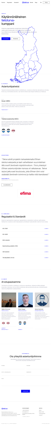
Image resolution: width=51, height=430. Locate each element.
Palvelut (3, 2)
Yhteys (46, 2)
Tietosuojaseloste (42, 413)
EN (40, 2)
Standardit (16, 2)
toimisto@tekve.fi (25, 411)
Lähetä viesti (25, 391)
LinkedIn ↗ (20, 329)
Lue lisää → (47, 228)
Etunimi (3, 365)
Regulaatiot (9, 2)
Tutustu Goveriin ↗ (4, 109)
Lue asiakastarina (6, 184)
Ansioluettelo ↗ (5, 329)
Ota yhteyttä (5, 38)
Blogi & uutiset (41, 411)
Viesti (2, 378)
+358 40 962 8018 (25, 410)
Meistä (31, 2)
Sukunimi (28, 365)
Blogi (36, 2)
